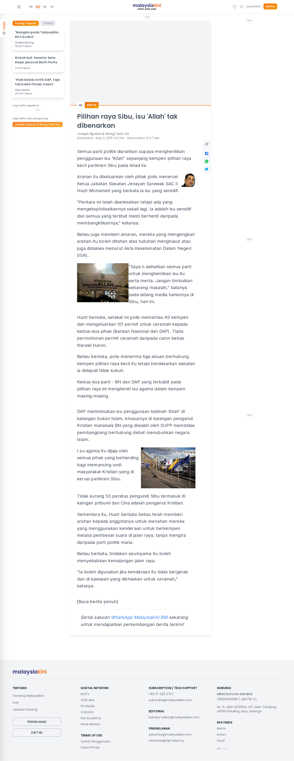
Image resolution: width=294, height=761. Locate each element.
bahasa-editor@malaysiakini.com (174, 717)
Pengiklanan (36, 722)
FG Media (87, 706)
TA (51, 7)
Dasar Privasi (90, 747)
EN (30, 7)
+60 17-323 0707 (161, 694)
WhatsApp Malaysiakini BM (139, 617)
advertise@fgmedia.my (166, 740)
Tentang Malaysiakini (28, 696)
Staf (15, 702)
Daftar (270, 6)
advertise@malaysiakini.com (170, 734)
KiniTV (85, 694)
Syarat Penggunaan (95, 741)
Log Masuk (253, 6)
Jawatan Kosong (24, 709)
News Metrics (90, 724)
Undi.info (87, 712)
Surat (221, 740)
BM (38, 7)
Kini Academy (91, 718)
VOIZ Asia (87, 700)
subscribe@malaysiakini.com (170, 700)
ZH (44, 7)
